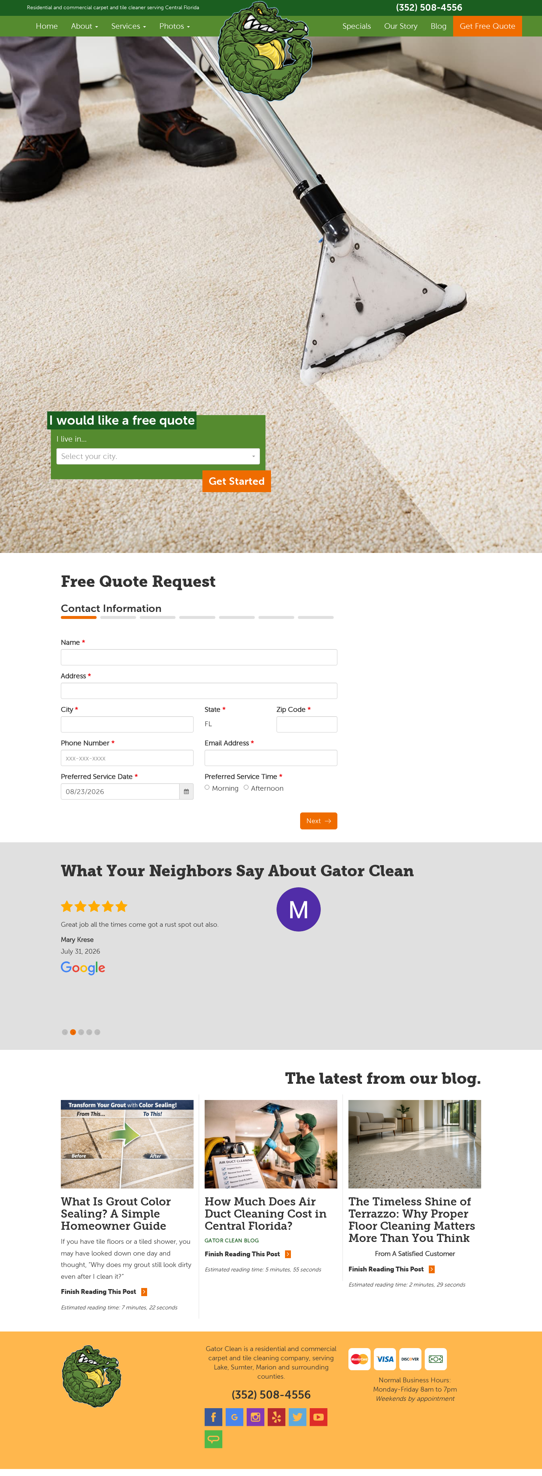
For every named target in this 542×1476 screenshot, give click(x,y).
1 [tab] (65, 1033)
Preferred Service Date (99, 776)
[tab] (79, 617)
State (215, 709)
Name (73, 642)
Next (313, 821)
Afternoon (267, 788)
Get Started (237, 481)
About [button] (82, 26)
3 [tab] (82, 1033)
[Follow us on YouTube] (318, 1424)
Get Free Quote (487, 26)
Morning (225, 788)
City (69, 709)
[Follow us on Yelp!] (276, 1424)
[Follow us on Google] (234, 1424)
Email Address (229, 743)
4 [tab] (90, 1033)
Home (47, 26)
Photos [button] (172, 26)
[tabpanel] (271, 933)
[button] (158, 456)
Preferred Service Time (243, 776)
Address (76, 676)
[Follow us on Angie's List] (213, 1446)
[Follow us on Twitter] (297, 1424)
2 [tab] (73, 1033)
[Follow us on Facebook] (213, 1424)
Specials (357, 26)
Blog (439, 26)
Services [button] (126, 26)
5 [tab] (98, 1033)
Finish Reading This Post (99, 1291)
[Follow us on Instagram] (255, 1424)
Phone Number (88, 743)
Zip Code (294, 709)
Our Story (400, 26)
